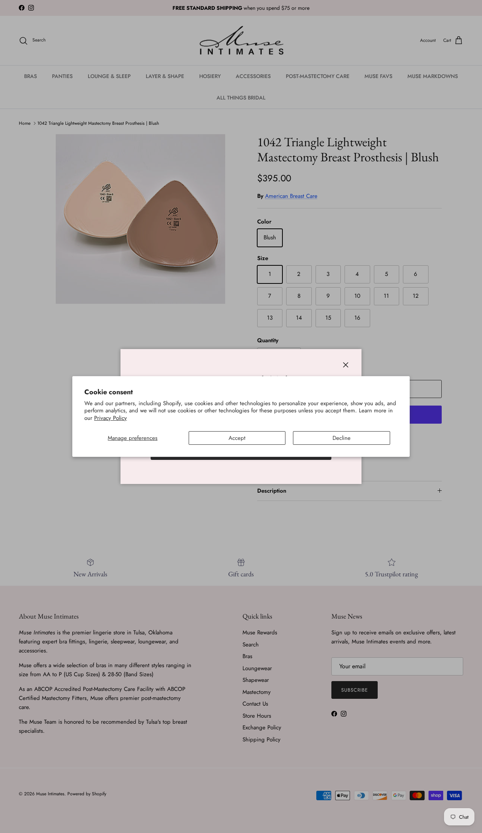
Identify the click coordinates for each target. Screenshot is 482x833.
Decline (342, 438)
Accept (237, 438)
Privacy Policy (110, 418)
